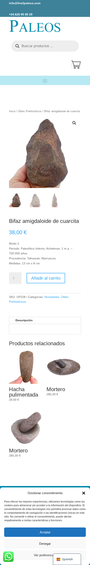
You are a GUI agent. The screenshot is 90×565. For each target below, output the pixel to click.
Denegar (45, 543)
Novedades (51, 297)
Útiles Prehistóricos (30, 111)
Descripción (24, 320)
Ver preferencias (45, 555)
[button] (84, 493)
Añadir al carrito (45, 278)
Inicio (12, 111)
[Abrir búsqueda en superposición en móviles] (45, 46)
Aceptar (45, 532)
